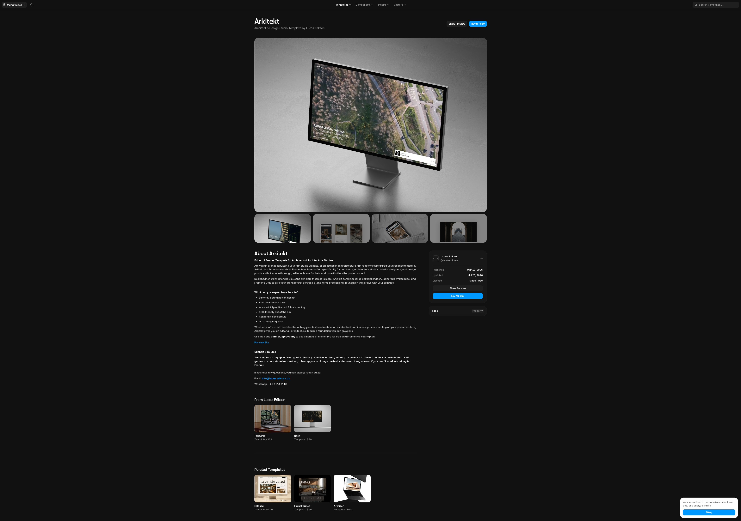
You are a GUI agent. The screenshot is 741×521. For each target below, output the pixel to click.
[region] (370, 125)
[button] (343, 5)
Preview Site (261, 342)
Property (477, 310)
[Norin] (312, 423)
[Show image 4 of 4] (458, 228)
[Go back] (31, 5)
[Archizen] (352, 493)
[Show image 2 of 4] (341, 228)
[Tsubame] (272, 423)
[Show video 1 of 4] (282, 228)
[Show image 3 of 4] (400, 228)
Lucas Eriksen (315, 28)
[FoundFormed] (312, 493)
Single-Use (476, 280)
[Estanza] (272, 493)
